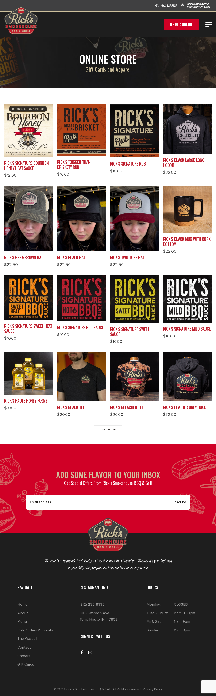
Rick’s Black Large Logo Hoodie (183, 162)
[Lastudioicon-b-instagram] (90, 652)
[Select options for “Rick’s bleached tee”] (134, 396)
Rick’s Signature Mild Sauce (187, 329)
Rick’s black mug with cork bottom (186, 241)
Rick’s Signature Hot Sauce (80, 327)
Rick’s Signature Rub (128, 163)
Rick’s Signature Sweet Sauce (130, 331)
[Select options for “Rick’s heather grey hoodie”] (187, 396)
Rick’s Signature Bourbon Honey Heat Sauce (26, 165)
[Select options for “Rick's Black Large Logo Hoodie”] (187, 149)
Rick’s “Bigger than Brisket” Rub (73, 164)
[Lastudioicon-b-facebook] (82, 652)
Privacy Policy (153, 689)
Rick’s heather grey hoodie (186, 407)
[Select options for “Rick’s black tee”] (81, 396)
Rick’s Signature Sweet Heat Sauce (28, 328)
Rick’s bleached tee (127, 407)
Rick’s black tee (71, 407)
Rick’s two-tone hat (127, 257)
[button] (28, 152)
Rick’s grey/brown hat (23, 257)
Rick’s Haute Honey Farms (25, 401)
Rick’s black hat (71, 257)
